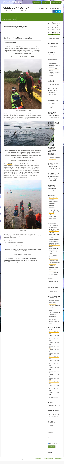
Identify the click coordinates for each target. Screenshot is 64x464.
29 (55, 33)
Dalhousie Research (54, 55)
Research (12, 260)
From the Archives (54, 84)
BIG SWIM (30, 114)
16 (57, 29)
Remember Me (53, 443)
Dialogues (38, 458)
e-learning (51, 199)
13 (52, 29)
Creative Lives (32, 258)
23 (57, 31)
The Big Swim (29, 260)
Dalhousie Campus (54, 300)
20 (52, 31)
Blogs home (46, 2)
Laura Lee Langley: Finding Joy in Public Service (54, 244)
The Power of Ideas (54, 117)
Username (50, 432)
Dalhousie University (8, 2)
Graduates (7, 260)
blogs (18, 2)
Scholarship (52, 214)
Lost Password (52, 454)
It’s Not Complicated (54, 169)
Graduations (52, 207)
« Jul (49, 34)
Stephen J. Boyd (20, 260)
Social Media (52, 216)
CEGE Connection (16, 7)
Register (50, 452)
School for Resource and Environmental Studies (54, 74)
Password (50, 438)
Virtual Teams (52, 218)
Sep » (52, 34)
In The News (52, 190)
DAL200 (51, 425)
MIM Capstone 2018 (54, 312)
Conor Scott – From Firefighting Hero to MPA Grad (54, 230)
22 (55, 31)
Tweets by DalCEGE (53, 281)
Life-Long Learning (54, 211)
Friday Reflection (48, 458)
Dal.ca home (37, 2)
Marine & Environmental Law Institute (54, 68)
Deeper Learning (53, 197)
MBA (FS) (13, 258)
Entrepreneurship (53, 201)
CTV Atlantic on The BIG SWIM (22, 254)
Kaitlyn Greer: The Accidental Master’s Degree (54, 236)
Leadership (52, 209)
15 (55, 29)
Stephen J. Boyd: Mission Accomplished (19, 38)
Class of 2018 (24, 258)
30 (57, 33)
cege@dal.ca (54, 416)
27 (52, 33)
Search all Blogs (56, 2)
